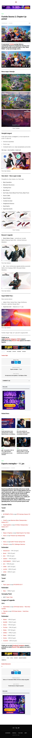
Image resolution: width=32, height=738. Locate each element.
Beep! (26, 732)
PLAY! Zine (20, 732)
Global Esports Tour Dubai (23, 533)
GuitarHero (7, 732)
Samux (5, 625)
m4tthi (4, 566)
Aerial (4, 553)
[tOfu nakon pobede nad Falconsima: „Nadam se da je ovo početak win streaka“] (24, 423)
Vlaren (4, 635)
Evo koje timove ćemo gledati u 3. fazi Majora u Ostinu (16, 375)
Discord (14, 340)
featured (19, 351)
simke (4, 572)
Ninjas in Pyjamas (7, 533)
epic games (9, 351)
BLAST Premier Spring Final (17, 541)
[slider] (10, 66)
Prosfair (5, 627)
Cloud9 (5, 520)
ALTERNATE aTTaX (8, 514)
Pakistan (5, 611)
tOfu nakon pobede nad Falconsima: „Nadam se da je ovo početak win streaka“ (23, 433)
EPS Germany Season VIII (23, 514)
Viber (18, 340)
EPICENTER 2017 (18, 584)
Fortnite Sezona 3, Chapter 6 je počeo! (16, 685)
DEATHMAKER (7, 561)
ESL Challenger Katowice (18, 544)
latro (4, 556)
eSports (14, 351)
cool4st (5, 569)
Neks (4, 591)
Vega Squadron (7, 525)
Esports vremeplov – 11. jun (16, 369)
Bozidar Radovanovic (6, 664)
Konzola (14, 732)
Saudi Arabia (6, 606)
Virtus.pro (5, 544)
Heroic (5, 535)
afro (4, 564)
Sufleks (5, 632)
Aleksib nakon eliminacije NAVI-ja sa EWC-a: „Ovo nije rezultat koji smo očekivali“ (23, 452)
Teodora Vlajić (4, 23)
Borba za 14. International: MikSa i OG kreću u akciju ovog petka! (16, 679)
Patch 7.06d (9, 597)
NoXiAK (5, 622)
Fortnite (12, 44)
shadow (5, 558)
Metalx (5, 619)
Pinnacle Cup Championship (17, 535)
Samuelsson (6, 550)
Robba (4, 630)
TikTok (19, 339)
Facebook (7, 339)
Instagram (13, 339)
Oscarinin (5, 640)
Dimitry (5, 638)
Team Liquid (6, 584)
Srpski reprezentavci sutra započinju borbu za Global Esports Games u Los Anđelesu (8, 433)
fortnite (24, 351)
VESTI (2, 429)
